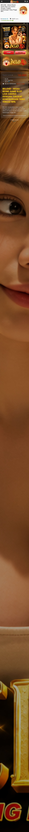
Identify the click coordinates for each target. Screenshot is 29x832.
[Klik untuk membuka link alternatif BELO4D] (14, 37)
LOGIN (8, 52)
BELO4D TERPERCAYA (15, 83)
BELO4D (14, 121)
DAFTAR (20, 52)
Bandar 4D (5, 19)
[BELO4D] (23, 10)
